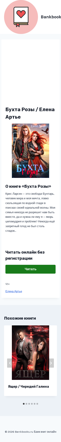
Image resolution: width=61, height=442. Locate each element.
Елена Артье (13, 291)
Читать (30, 269)
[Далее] (51, 363)
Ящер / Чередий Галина (28, 386)
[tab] (24, 404)
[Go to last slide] (10, 363)
